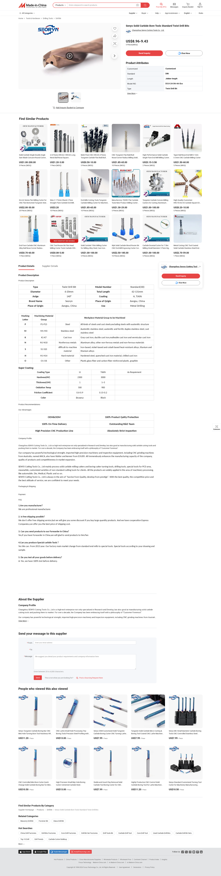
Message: (28, 656)
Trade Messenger (59, 851)
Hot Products (58, 859)
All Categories (27, 13)
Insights (164, 859)
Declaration (137, 867)
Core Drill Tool (142, 833)
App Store (25, 851)
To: (31, 649)
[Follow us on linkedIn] (201, 851)
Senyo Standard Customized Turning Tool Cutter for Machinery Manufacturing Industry (185, 785)
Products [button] (60, 5)
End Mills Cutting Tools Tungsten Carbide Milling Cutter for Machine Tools (94, 201)
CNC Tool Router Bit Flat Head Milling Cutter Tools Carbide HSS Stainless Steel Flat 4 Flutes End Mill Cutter (64, 247)
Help (157, 13)
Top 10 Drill (24, 839)
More (20, 844)
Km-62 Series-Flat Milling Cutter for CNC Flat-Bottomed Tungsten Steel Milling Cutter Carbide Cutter (33, 201)
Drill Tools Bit (108, 833)
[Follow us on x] (186, 851)
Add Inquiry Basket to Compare (70, 107)
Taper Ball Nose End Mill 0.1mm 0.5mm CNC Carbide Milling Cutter (187, 156)
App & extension (171, 13)
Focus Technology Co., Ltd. (92, 867)
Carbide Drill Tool (125, 833)
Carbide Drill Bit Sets (184, 833)
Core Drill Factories (68, 833)
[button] (137, 5)
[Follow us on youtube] (193, 851)
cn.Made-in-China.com (134, 862)
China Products (71, 859)
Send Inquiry (144, 53)
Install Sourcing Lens (82, 851)
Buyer (144, 13)
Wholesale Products (110, 859)
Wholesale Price (125, 859)
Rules (201, 13)
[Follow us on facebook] (182, 851)
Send (38, 677)
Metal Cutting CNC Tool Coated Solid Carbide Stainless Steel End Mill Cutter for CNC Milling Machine (187, 247)
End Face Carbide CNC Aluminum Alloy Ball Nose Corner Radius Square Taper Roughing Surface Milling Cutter (32, 247)
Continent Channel (140, 859)
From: (30, 643)
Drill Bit (58, 18)
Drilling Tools (48, 18)
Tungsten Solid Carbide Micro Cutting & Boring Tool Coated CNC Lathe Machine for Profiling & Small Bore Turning (146, 733)
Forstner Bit (43, 821)
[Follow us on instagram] (190, 851)
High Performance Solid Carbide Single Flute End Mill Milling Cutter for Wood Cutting (156, 156)
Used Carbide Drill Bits (161, 833)
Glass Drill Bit (58, 821)
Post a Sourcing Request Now (89, 678)
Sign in (200, 6)
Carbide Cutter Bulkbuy (58, 839)
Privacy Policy (149, 867)
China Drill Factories (28, 833)
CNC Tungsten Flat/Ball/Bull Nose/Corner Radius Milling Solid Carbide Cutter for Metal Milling (125, 156)
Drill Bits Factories (49, 833)
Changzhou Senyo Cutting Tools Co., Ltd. (148, 30)
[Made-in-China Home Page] (32, 5)
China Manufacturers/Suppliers (90, 859)
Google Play (40, 851)
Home (20, 18)
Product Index (154, 859)
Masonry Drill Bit (26, 821)
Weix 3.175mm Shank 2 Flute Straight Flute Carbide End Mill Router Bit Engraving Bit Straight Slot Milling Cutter (63, 201)
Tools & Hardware (33, 18)
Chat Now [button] (185, 53)
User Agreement (124, 867)
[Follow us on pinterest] (197, 851)
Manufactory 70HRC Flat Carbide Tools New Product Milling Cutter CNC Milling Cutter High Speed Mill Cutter (125, 201)
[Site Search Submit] (145, 5)
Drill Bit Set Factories (89, 833)
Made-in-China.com (99, 862)
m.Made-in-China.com (116, 862)
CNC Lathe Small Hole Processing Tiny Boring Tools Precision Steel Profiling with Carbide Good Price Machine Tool (72, 733)
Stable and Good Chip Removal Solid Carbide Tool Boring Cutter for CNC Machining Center (108, 785)
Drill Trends (39, 839)
